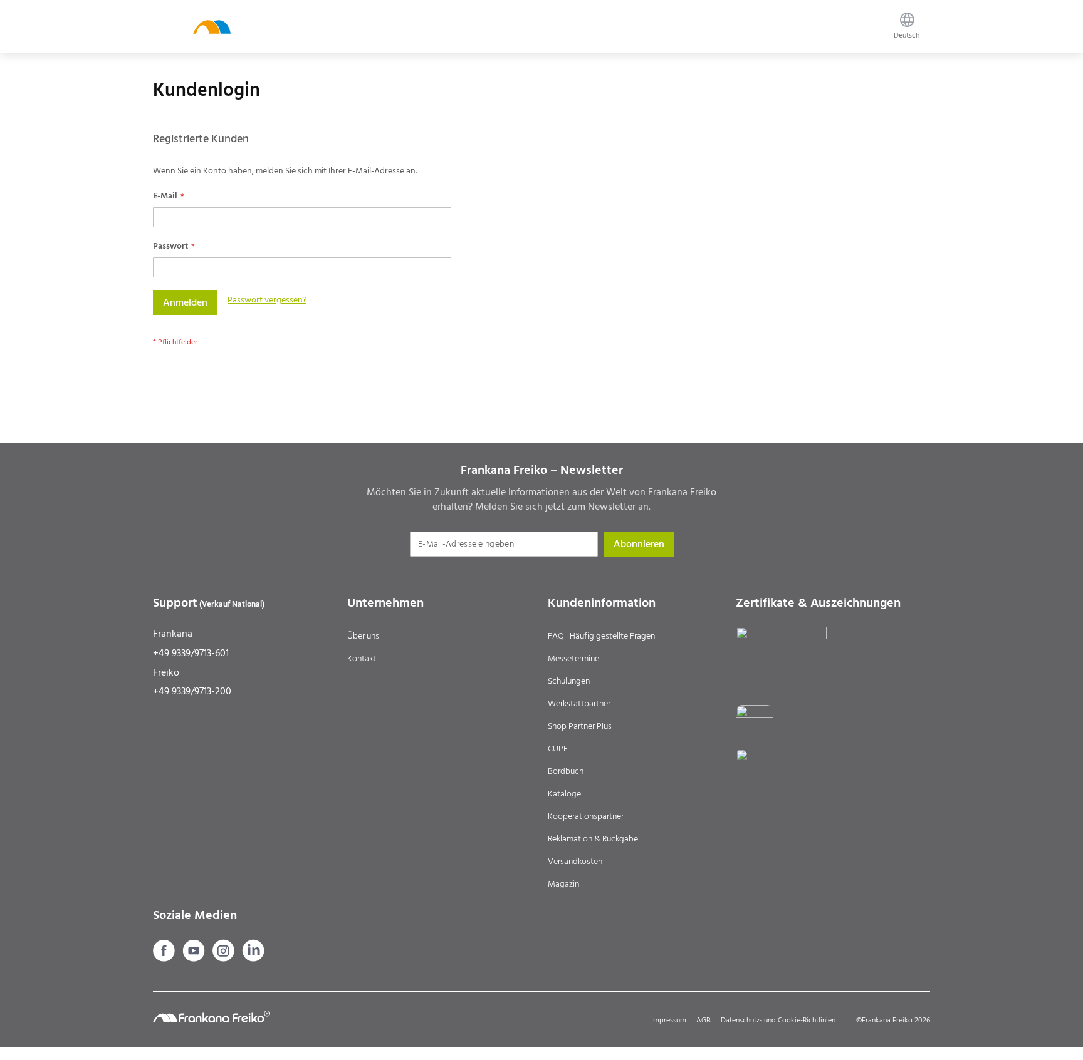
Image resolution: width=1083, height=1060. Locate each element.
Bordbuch (565, 771)
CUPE (558, 749)
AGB (703, 1020)
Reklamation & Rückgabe (593, 839)
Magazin (563, 884)
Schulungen (569, 681)
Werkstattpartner (579, 703)
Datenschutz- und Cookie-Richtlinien (778, 1020)
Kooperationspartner (586, 816)
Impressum (668, 1020)
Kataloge (564, 794)
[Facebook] (165, 958)
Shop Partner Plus (580, 726)
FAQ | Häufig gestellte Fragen (601, 636)
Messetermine (573, 658)
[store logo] (212, 26)
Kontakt (361, 658)
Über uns (363, 636)
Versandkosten (575, 861)
